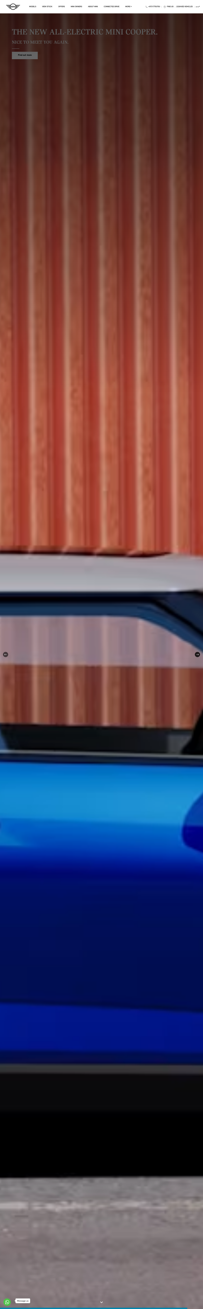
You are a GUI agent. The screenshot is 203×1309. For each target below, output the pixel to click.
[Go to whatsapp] (7, 1302)
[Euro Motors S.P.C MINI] (13, 6)
